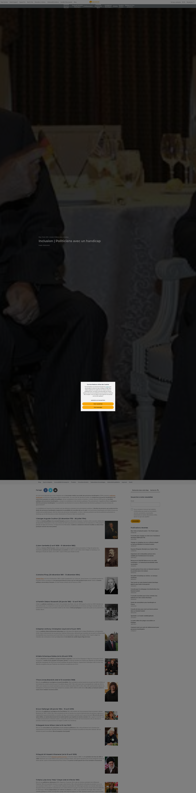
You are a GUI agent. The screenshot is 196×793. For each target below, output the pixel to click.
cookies (107, 386)
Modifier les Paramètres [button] (98, 400)
